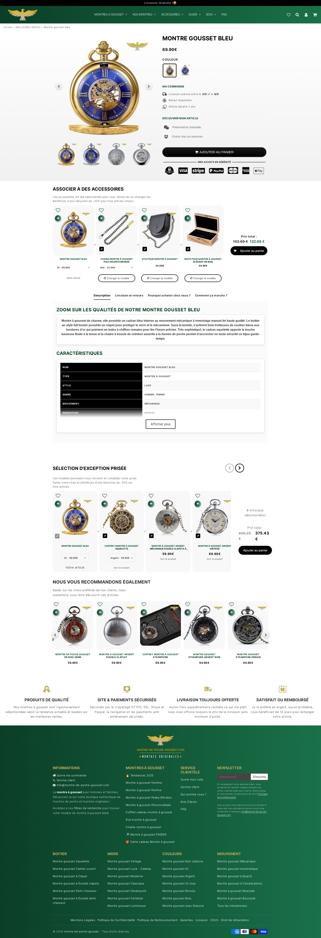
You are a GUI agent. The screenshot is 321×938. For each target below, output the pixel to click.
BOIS (209, 14)
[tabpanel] (66, 154)
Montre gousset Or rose (179, 883)
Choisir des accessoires (187, 136)
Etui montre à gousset (141, 819)
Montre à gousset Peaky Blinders (149, 797)
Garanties (186, 920)
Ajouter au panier (252, 251)
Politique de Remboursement (157, 920)
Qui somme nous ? (193, 794)
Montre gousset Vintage (124, 861)
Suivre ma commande (72, 775)
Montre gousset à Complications (239, 883)
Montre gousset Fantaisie (125, 898)
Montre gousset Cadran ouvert (74, 868)
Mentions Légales (83, 920)
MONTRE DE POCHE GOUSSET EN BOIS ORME (72, 655)
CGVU (214, 920)
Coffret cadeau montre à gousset (149, 812)
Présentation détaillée (186, 127)
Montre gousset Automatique (237, 868)
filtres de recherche (87, 808)
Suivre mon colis (192, 779)
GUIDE (193, 14)
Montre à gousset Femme (143, 790)
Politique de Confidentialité (116, 920)
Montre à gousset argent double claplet (116, 655)
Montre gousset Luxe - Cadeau (129, 868)
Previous (59, 86)
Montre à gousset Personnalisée (148, 805)
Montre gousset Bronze (178, 891)
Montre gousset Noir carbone (182, 861)
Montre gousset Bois (176, 898)
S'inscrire (259, 777)
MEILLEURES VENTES (28, 27)
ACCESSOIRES (170, 14)
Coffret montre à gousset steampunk (160, 655)
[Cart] (315, 15)
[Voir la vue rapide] (56, 612)
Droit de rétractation (235, 920)
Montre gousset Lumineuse (127, 906)
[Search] (297, 15)
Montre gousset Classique (126, 883)
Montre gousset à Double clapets (76, 883)
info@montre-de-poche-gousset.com (83, 785)
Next (149, 86)
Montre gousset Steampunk (127, 891)
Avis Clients (189, 802)
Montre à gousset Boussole (236, 898)
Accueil (8, 27)
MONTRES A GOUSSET (109, 14)
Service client (66, 780)
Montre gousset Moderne (125, 876)
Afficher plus (161, 424)
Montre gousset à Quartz (234, 876)
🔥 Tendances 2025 (140, 775)
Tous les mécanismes (232, 906)
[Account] (306, 15)
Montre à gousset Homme (144, 782)
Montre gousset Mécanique (236, 861)
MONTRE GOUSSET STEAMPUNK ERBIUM (248, 655)
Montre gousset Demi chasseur (75, 891)
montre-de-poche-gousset (81, 931)
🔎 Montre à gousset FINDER (146, 834)
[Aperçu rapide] (58, 218)
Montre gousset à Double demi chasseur (74, 901)
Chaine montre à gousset (143, 827)
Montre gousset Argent (178, 876)
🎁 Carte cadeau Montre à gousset (150, 842)
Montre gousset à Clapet (70, 876)
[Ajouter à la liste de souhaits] (58, 210)
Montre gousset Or (175, 868)
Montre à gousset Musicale (236, 891)
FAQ (224, 14)
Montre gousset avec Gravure (183, 906)
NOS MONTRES (142, 14)
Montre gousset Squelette (71, 861)
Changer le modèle (118, 278)
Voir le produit (121, 567)
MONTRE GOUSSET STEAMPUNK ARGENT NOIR (204, 655)
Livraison (202, 920)
